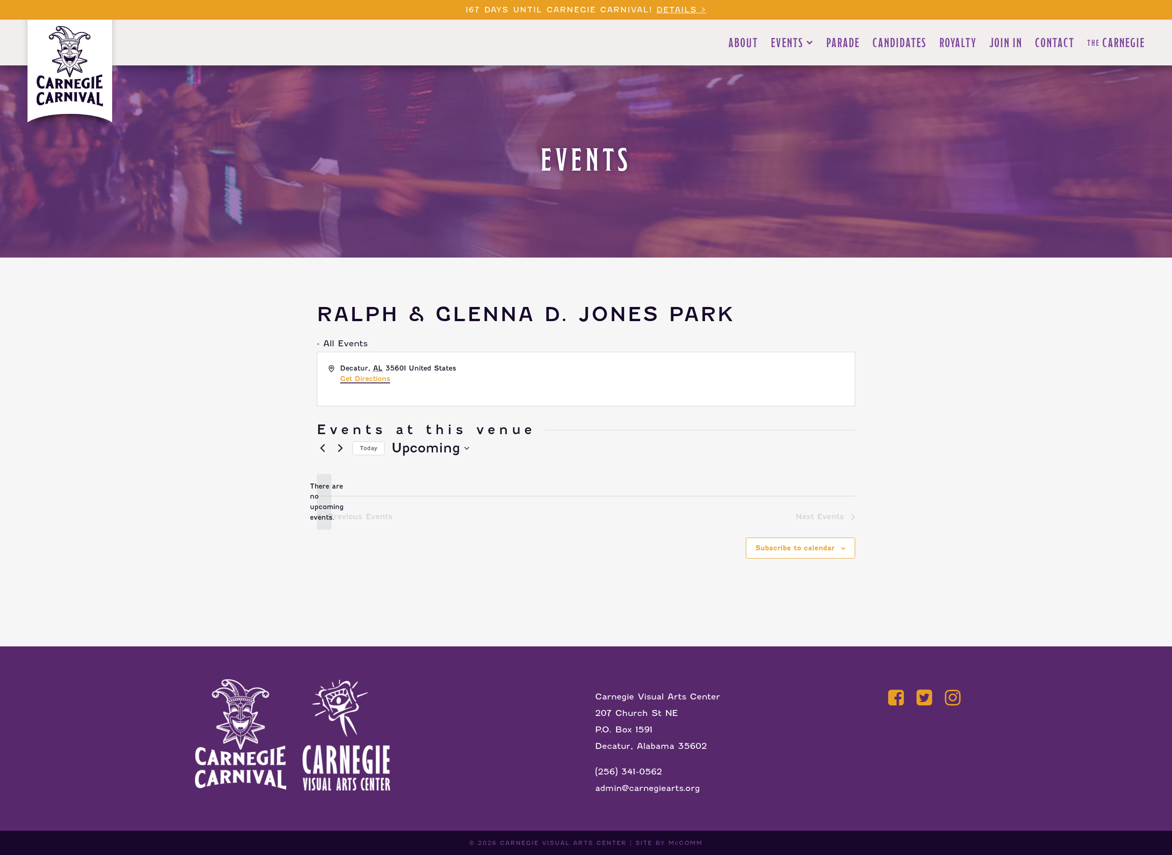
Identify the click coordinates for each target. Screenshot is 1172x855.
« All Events (342, 343)
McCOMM (685, 842)
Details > (681, 9)
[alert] (324, 502)
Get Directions (365, 378)
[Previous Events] (322, 448)
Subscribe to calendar (795, 548)
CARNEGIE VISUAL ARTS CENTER (563, 842)
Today (368, 448)
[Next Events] (340, 448)
